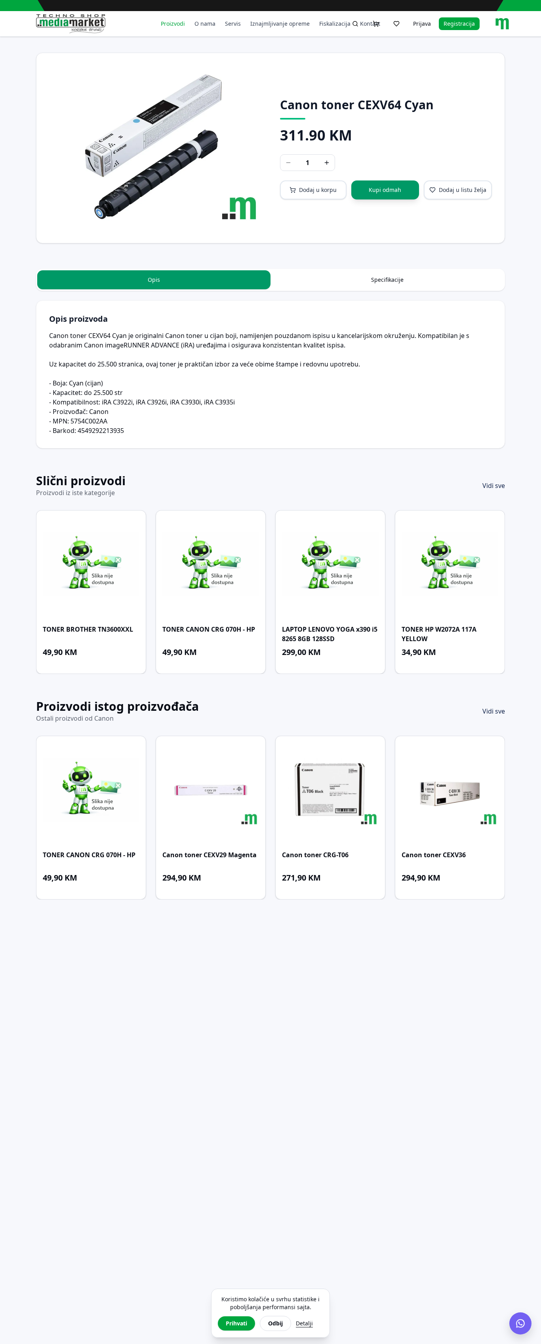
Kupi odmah (385, 190)
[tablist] (270, 280)
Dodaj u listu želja (462, 190)
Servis (233, 23)
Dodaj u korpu (318, 190)
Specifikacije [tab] (387, 279)
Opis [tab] (154, 279)
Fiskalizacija (335, 23)
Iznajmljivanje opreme (280, 23)
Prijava (422, 23)
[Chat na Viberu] (520, 1323)
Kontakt (370, 23)
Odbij (275, 1323)
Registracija (459, 23)
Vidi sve (493, 485)
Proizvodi (173, 23)
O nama (204, 23)
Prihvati (236, 1323)
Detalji (304, 1323)
